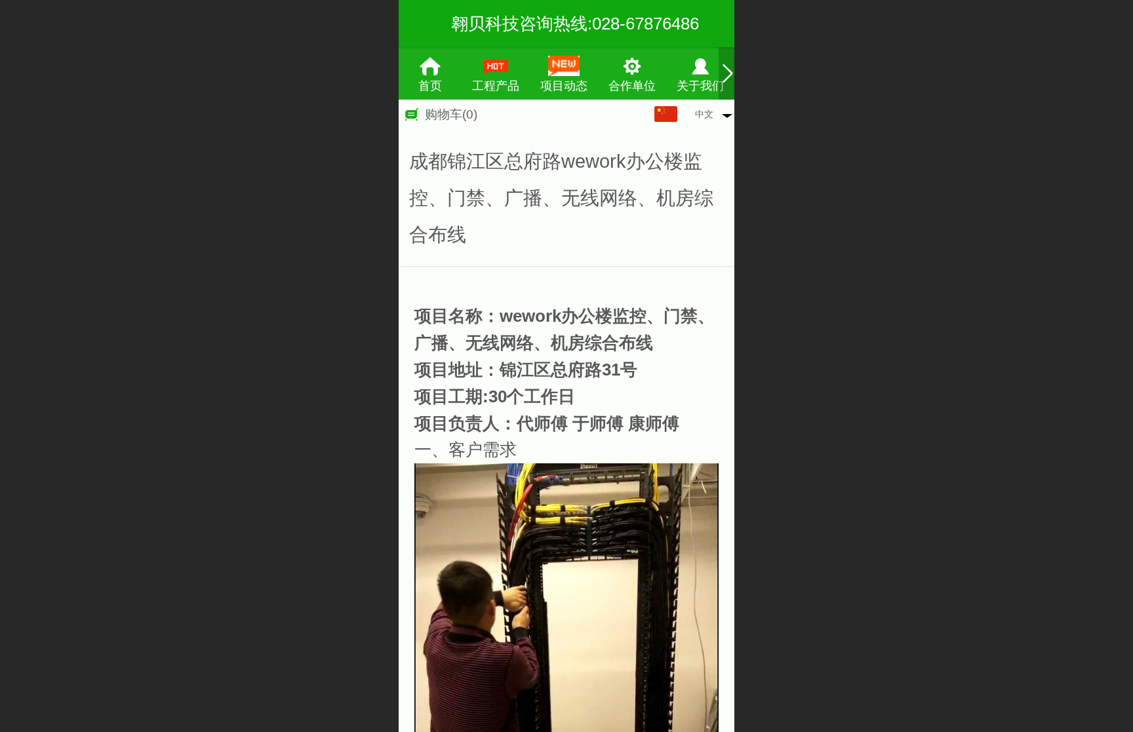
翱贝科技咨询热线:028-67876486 (575, 23)
